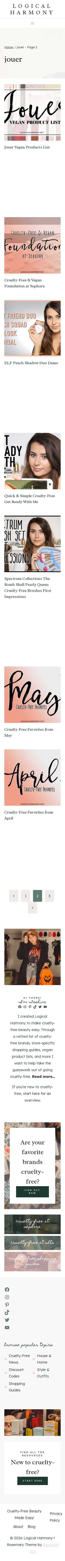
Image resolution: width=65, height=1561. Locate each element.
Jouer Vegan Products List (27, 147)
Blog (31, 1526)
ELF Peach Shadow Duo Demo (31, 362)
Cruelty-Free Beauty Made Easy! (24, 1514)
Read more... (43, 1076)
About (18, 1526)
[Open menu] (32, 23)
